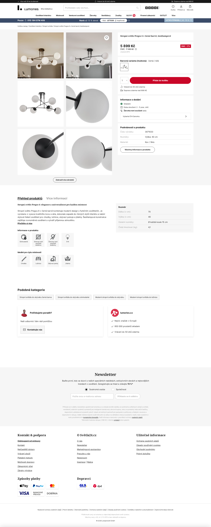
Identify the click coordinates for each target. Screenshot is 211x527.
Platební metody (25, 457)
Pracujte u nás (83, 453)
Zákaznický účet (25, 466)
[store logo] (35, 7)
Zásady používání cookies (148, 445)
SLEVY (129, 15)
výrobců (116, 420)
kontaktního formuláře (90, 417)
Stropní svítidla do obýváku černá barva (36, 297)
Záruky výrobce (25, 470)
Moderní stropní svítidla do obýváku (109, 297)
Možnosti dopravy (26, 462)
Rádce (90, 462)
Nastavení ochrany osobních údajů (49, 510)
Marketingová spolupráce (89, 449)
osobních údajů (137, 417)
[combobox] (102, 8)
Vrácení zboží (24, 453)
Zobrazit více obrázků (65, 180)
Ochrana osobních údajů (147, 441)
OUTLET (163, 15)
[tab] (30, 198)
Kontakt (21, 445)
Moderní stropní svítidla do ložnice (143, 297)
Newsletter (82, 445)
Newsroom (82, 457)
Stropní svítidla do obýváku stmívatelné (73, 297)
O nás (79, 441)
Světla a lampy (23, 26)
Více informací (56, 198)
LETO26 (114, 20)
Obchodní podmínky (145, 449)
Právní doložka (143, 453)
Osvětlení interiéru (35, 26)
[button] (41, 104)
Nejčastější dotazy (26, 449)
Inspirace (81, 462)
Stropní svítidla (48, 26)
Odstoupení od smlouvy (29, 441)
